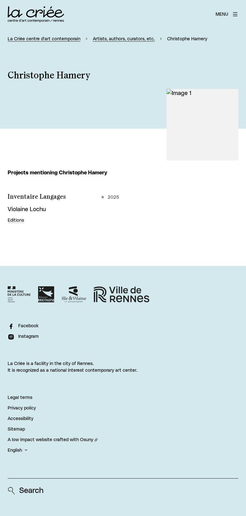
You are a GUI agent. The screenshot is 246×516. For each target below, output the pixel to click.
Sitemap (16, 429)
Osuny (86, 440)
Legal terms (20, 397)
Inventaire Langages (37, 197)
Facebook (28, 326)
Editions (16, 220)
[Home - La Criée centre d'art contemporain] (36, 14)
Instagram (28, 336)
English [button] (15, 450)
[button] (202, 125)
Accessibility (20, 419)
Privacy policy (22, 408)
